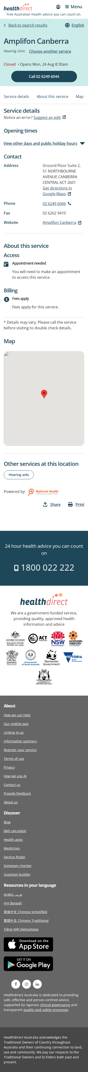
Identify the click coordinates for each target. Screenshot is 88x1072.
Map (80, 96)
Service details (16, 96)
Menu (76, 6)
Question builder (17, 874)
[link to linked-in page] (37, 984)
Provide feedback (17, 793)
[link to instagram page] (26, 984)
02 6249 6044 (54, 203)
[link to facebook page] (15, 984)
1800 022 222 (46, 567)
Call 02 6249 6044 (44, 76)
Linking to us (14, 732)
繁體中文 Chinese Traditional (26, 920)
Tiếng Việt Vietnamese (21, 929)
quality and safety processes (45, 1010)
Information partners (20, 741)
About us (11, 802)
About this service (52, 96)
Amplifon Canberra (59, 222)
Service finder (14, 857)
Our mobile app (16, 723)
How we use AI (15, 776)
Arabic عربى (13, 894)
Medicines (12, 848)
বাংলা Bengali (13, 903)
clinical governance (55, 1005)
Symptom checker (18, 865)
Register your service (20, 750)
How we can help (17, 715)
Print (80, 504)
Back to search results (27, 25)
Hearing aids (19, 474)
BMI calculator (15, 831)
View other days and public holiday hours (40, 143)
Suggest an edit (47, 117)
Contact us (12, 784)
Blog (7, 822)
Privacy (9, 767)
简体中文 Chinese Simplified (25, 912)
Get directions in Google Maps (57, 190)
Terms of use (14, 758)
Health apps (13, 839)
